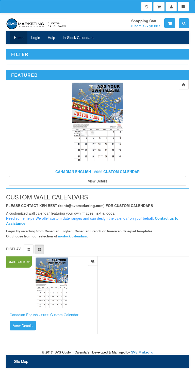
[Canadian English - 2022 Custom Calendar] (184, 84)
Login (35, 37)
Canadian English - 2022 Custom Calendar (97, 171)
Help (51, 37)
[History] (146, 6)
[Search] (184, 23)
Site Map (21, 361)
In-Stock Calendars (78, 37)
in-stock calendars (72, 236)
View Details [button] (22, 325)
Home (19, 37)
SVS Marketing (142, 352)
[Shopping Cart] (159, 6)
